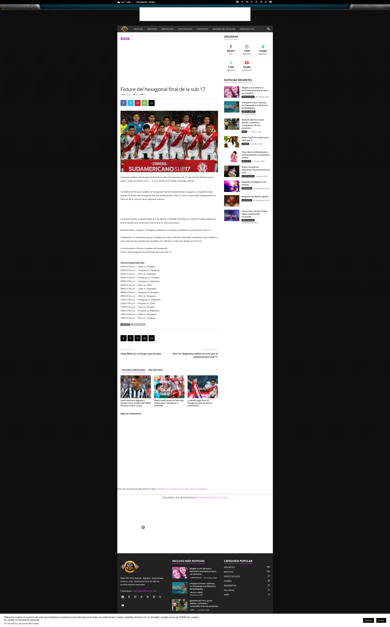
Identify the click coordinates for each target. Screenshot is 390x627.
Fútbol (134, 325)
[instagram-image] (143, 527)
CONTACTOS (202, 29)
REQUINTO (246, 161)
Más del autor (156, 369)
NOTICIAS (138, 29)
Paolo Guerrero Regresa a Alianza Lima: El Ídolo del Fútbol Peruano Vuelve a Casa (136, 403)
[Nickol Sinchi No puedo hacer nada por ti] (231, 141)
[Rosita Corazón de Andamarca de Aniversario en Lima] (231, 171)
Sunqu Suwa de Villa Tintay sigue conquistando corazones (254, 214)
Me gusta (231, 45)
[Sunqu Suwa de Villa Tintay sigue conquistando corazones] (231, 215)
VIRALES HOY (167, 29)
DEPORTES (152, 29)
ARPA (244, 132)
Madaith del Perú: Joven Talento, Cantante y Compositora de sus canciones (253, 123)
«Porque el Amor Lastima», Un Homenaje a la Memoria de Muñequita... (255, 105)
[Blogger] (237, 2)
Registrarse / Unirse (145, 2)
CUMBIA (245, 144)
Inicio (122, 36)
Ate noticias (229, 590)
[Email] (152, 103)
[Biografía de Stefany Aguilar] (231, 201)
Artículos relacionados (133, 369)
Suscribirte (247, 61)
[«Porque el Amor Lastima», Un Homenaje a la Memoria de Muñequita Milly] (231, 107)
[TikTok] (252, 2)
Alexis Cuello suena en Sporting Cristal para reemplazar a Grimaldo (168, 403)
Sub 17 (142, 325)
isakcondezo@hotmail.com (145, 591)
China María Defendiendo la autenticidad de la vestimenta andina (256, 155)
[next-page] (216, 369)
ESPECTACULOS (185, 29)
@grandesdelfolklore (212, 497)
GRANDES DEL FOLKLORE (224, 29)
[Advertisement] (195, 14)
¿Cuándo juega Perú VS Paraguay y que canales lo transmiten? (200, 403)
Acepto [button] (381, 620)
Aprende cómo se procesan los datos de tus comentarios (182, 489)
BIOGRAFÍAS (246, 188)
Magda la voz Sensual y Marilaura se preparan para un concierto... (255, 90)
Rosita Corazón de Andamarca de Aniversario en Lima (256, 170)
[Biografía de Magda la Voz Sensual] (231, 186)
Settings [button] (368, 620)
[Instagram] (247, 2)
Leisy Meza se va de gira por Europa (141, 353)
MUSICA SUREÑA (248, 111)
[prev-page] (212, 369)
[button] (268, 29)
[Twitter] (256, 2)
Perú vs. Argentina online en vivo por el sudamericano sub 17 (195, 355)
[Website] (261, 2)
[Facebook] (242, 2)
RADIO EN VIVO (247, 29)
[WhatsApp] (266, 2)
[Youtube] (270, 2)
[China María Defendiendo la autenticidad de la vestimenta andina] (231, 156)
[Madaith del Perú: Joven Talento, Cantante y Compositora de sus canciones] (231, 124)
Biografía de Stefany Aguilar (255, 196)
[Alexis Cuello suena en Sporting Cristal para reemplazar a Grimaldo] (169, 386)
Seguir (247, 45)
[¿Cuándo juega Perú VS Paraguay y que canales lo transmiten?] (203, 386)
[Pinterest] (138, 103)
